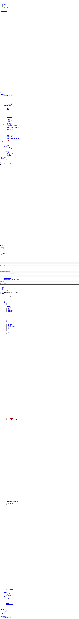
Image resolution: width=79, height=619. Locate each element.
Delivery (3, 287)
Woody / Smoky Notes (10, 321)
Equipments (4, 141)
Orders (3, 5)
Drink (8, 110)
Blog (3, 158)
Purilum (8, 122)
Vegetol (8, 150)
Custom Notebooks (10, 153)
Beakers (8, 152)
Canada (8, 96)
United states (9, 104)
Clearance (4, 157)
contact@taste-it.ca (7, 278)
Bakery (8, 107)
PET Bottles (9, 145)
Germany (9, 99)
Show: (1, 254)
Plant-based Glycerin (10, 148)
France (8, 98)
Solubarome (9, 120)
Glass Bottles (9, 143)
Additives (8, 106)
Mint (7, 320)
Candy (8, 108)
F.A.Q (3, 288)
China (8, 97)
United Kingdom (10, 103)
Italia (8, 308)
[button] (1, 162)
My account (4, 4)
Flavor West (9, 324)
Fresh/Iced (8, 111)
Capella (8, 119)
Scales (8, 156)
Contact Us (4, 286)
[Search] (10, 163)
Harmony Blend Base (10, 149)
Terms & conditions (5, 290)
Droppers (8, 154)
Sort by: (1, 253)
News (5, 160)
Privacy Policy (4, 289)
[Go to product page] (43, 130)
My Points (4, 269)
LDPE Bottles (9, 144)
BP (17, 292)
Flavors (3, 94)
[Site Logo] (3, 11)
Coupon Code (6, 159)
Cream (8, 109)
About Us (3, 285)
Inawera (8, 121)
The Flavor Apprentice (11, 118)
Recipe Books (9, 155)
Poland (8, 102)
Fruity (7, 319)
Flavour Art (9, 117)
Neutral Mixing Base (10, 147)
